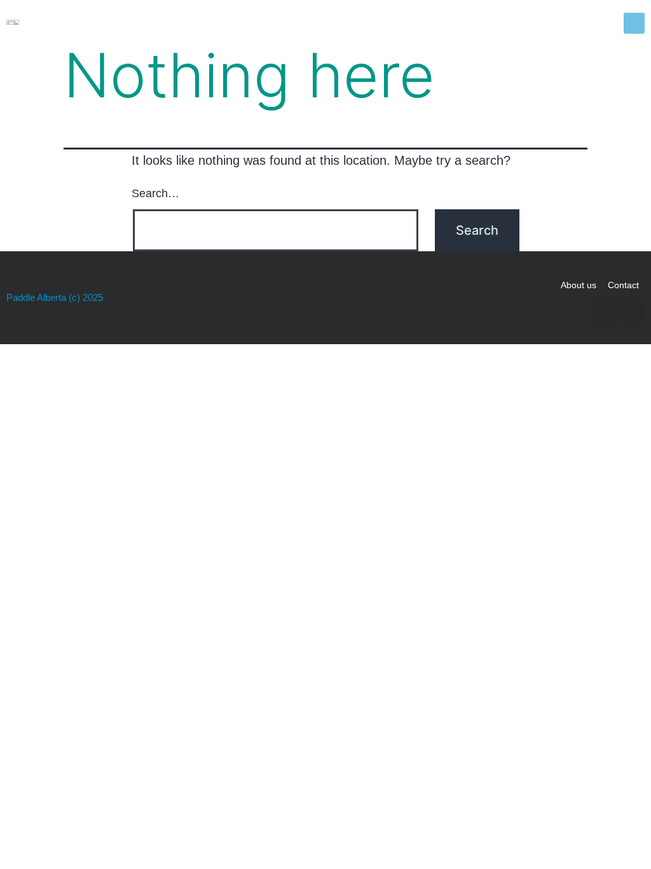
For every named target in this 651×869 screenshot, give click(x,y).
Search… (155, 193)
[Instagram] (631, 311)
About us (578, 285)
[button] (634, 23)
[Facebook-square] (604, 311)
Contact (623, 285)
